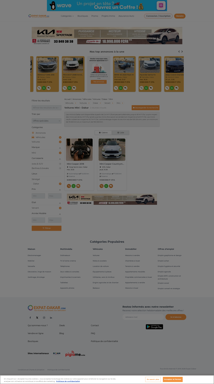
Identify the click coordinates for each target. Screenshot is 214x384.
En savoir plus (153, 379)
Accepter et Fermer (172, 379)
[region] (107, 379)
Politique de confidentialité (68, 381)
